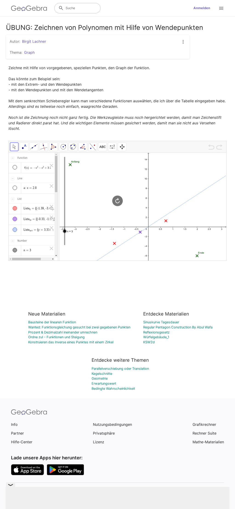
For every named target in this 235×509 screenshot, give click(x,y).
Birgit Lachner (34, 41)
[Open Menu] (221, 8)
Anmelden (201, 8)
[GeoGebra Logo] (29, 8)
